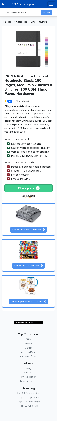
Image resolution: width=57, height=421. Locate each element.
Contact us (28, 372)
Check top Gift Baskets (27, 265)
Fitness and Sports (28, 352)
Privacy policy (28, 377)
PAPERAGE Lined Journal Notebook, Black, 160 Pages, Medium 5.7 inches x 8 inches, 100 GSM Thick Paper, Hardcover (28, 85)
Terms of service (28, 381)
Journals (43, 21)
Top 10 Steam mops (28, 401)
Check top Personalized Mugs (27, 301)
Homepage (7, 21)
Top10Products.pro (20, 4)
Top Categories (28, 334)
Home (28, 343)
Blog (28, 368)
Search (46, 12)
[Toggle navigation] (51, 4)
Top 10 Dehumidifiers (28, 393)
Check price (26, 188)
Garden (28, 348)
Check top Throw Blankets (27, 229)
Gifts (33, 21)
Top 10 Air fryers (28, 406)
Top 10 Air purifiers (28, 397)
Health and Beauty (28, 356)
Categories (21, 21)
